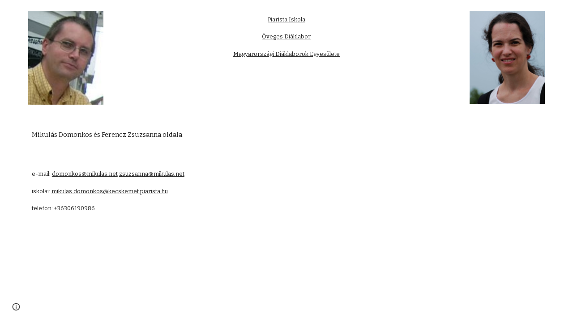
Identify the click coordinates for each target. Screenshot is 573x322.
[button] (16, 307)
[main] (286, 37)
